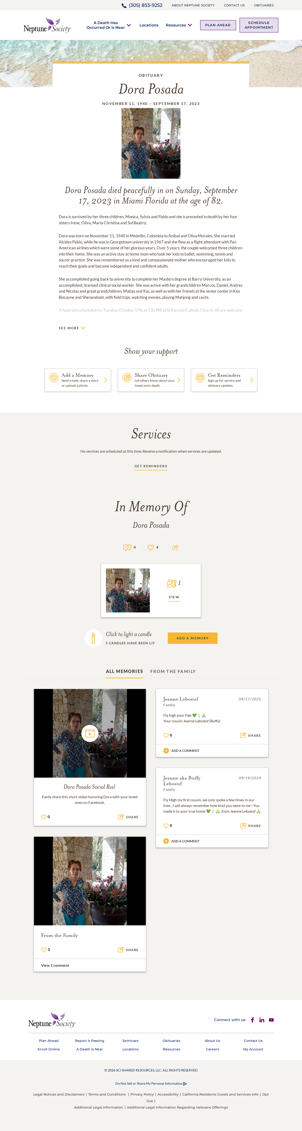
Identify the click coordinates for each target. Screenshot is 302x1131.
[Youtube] (271, 1020)
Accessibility (168, 1094)
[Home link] (47, 24)
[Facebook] (252, 1020)
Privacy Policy (142, 1094)
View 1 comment (55, 965)
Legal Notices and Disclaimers (58, 1094)
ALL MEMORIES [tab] (124, 671)
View (174, 597)
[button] (106, 25)
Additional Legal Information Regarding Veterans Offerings (177, 1107)
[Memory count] (127, 547)
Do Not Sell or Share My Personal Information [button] (149, 1083)
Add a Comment (185, 751)
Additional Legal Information (98, 1107)
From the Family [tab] (173, 671)
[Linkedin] (262, 1020)
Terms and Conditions (107, 1094)
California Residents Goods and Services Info (220, 1094)
